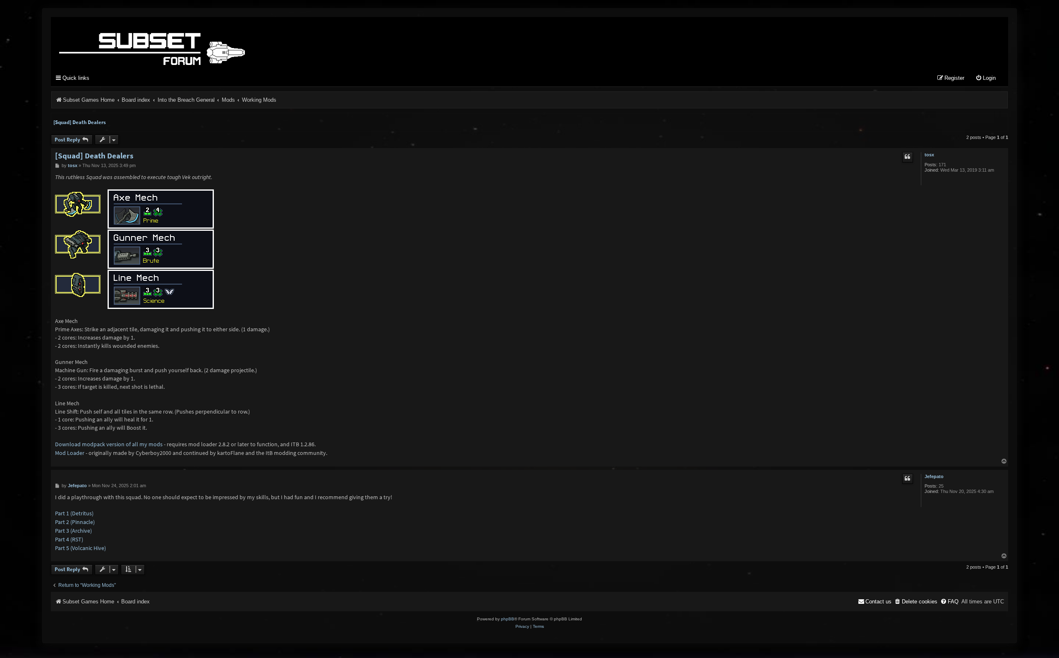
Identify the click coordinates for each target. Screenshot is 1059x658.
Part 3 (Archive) (73, 530)
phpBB (507, 619)
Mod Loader (69, 453)
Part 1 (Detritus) (74, 513)
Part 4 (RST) (69, 539)
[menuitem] (985, 78)
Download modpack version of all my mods (109, 444)
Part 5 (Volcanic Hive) (80, 548)
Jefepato (934, 476)
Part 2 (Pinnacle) (75, 522)
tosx (929, 154)
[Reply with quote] (907, 157)
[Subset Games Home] (204, 42)
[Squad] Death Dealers (79, 122)
